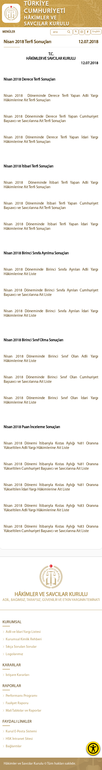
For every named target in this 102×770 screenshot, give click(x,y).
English (96, 31)
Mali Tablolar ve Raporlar (23, 711)
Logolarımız (14, 654)
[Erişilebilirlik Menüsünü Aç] (93, 748)
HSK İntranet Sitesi (19, 739)
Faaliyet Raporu (17, 703)
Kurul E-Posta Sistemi (21, 731)
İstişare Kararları (17, 675)
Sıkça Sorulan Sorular (21, 647)
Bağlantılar (14, 746)
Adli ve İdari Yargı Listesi (23, 632)
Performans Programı (21, 696)
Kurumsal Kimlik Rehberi (24, 639)
